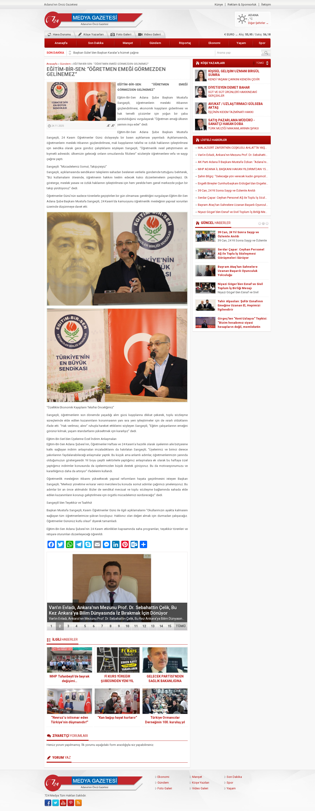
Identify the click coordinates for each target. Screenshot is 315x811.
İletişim (266, 4)
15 (169, 626)
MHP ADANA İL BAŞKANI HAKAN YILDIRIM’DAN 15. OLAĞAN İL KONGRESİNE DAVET (234, 169)
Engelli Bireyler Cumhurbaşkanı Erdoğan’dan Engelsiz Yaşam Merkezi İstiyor (234, 183)
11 (136, 626)
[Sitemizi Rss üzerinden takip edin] (78, 802)
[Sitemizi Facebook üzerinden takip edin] (48, 802)
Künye (219, 4)
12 (144, 626)
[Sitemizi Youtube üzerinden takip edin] (63, 802)
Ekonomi (214, 43)
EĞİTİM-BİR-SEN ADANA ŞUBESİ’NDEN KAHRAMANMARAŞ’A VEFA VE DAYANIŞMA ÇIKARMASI (243, 305)
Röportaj (185, 43)
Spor (262, 43)
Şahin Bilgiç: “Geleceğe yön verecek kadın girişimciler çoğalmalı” (234, 176)
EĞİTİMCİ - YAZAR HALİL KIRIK (231, 120)
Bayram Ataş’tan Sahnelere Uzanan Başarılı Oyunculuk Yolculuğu (234, 204)
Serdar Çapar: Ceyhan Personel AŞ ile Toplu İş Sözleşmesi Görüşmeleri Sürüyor (234, 197)
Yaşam (241, 43)
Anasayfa (61, 43)
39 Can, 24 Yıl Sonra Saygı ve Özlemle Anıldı (226, 190)
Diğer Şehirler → (258, 23)
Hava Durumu (62, 34)
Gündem (155, 43)
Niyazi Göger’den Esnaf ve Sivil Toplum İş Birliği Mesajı (234, 212)
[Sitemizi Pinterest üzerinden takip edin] (70, 802)
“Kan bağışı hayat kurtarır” (117, 717)
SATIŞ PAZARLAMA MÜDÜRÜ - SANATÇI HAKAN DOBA (231, 105)
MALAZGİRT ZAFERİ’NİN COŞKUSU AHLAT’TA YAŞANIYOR (234, 147)
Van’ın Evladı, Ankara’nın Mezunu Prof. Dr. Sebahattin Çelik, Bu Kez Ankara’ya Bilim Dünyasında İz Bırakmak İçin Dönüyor (113, 610)
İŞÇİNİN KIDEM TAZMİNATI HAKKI (230, 95)
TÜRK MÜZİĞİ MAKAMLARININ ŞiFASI (233, 112)
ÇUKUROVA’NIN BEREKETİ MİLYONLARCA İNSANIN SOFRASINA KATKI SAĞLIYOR (238, 322)
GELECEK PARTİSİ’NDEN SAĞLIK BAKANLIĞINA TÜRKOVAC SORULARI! (165, 680)
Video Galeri (152, 34)
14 (161, 626)
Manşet (128, 43)
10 (127, 626)
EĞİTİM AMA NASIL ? (222, 124)
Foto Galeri (123, 34)
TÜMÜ (181, 626)
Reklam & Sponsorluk (242, 4)
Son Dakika (95, 43)
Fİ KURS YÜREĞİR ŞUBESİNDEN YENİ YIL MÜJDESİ (117, 680)
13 (153, 626)
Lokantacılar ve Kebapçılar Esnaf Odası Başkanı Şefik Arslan (113, 52)
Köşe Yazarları (93, 34)
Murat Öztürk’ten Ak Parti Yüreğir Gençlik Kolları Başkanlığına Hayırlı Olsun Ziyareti (242, 253)
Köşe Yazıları (200, 782)
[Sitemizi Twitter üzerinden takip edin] (55, 802)
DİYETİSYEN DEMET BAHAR (229, 71)
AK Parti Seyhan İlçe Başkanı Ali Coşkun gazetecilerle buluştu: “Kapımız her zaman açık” (241, 271)
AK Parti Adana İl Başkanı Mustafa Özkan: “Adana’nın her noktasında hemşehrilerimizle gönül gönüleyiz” (234, 162)
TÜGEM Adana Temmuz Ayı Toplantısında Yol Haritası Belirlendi (237, 288)
